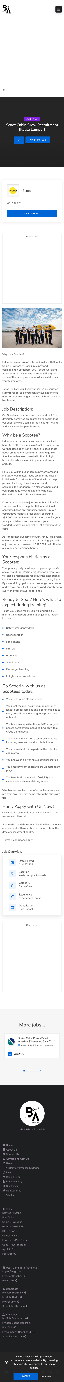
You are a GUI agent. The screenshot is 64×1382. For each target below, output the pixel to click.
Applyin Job (9, 1249)
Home (9, 1145)
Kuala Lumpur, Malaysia (32, 875)
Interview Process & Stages (23, 1167)
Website (16, 202)
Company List (10, 1235)
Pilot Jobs (8, 1217)
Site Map (10, 1195)
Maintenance (13, 1190)
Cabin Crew (25, 886)
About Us (11, 1149)
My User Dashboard (14, 1276)
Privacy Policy (13, 1181)
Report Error (12, 1176)
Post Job (7, 1253)
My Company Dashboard (17, 1331)
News (8, 1163)
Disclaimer (11, 1186)
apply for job (38, 140)
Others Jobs (9, 1231)
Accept (26, 1376)
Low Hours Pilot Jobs (14, 1240)
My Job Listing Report (15, 1322)
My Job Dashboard (13, 1318)
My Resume (9, 1301)
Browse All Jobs (11, 1212)
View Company (32, 213)
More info (46, 1376)
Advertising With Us (17, 1158)
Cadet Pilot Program (14, 1244)
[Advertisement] (32, 48)
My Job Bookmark (13, 1292)
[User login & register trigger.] (4, 90)
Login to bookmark (19, 140)
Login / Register (11, 1271)
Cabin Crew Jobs (12, 1221)
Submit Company (12, 1336)
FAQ (8, 1172)
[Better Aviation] (7, 9)
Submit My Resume (13, 1306)
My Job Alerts (10, 1297)
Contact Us (12, 1154)
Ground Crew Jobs (13, 1226)
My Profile (8, 1280)
